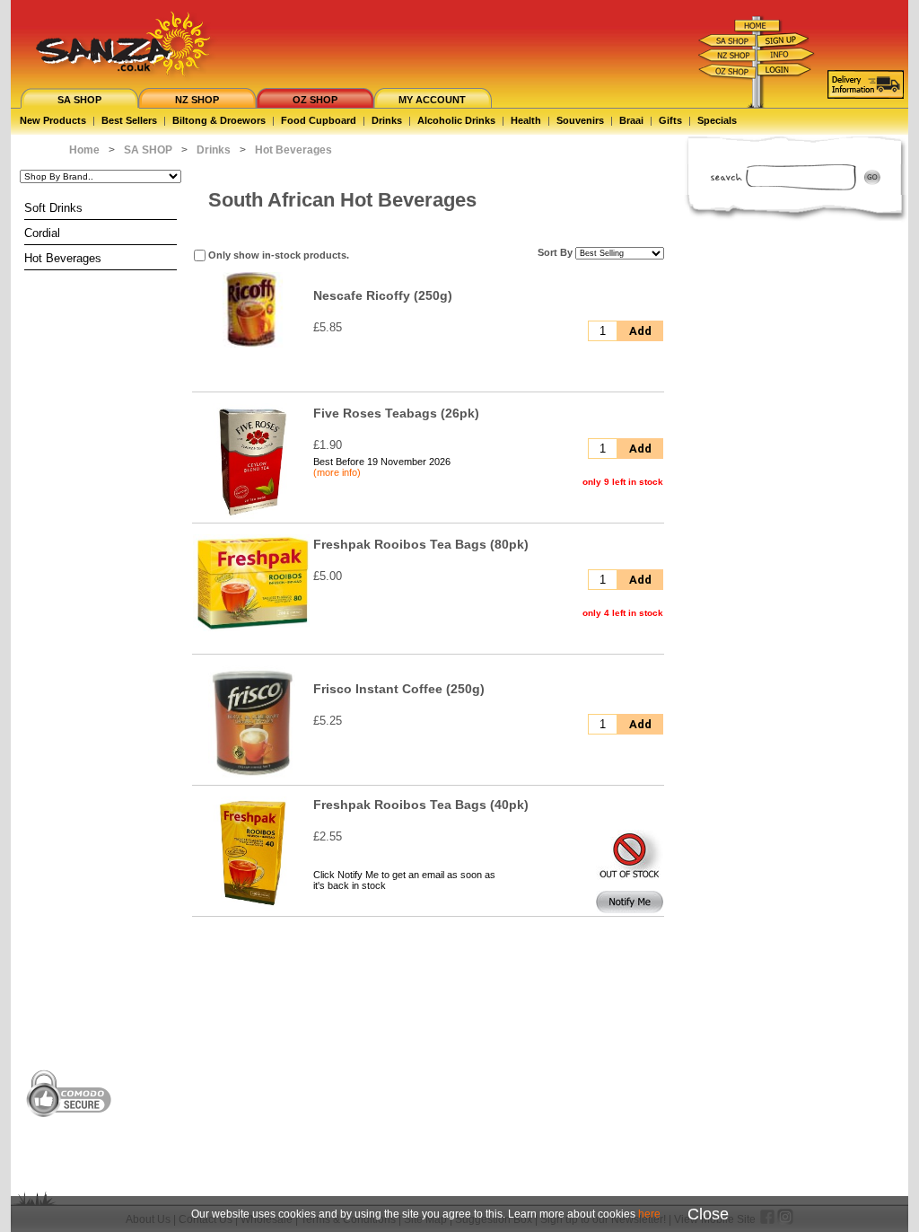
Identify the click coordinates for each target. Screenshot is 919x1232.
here (649, 1214)
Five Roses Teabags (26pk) (396, 413)
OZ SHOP (315, 99)
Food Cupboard (318, 120)
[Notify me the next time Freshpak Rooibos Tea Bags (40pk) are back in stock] (629, 909)
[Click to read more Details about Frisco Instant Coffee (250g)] (251, 778)
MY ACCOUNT (432, 99)
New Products (53, 120)
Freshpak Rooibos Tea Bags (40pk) (421, 804)
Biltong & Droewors (219, 120)
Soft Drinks (53, 208)
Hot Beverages (62, 258)
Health (526, 120)
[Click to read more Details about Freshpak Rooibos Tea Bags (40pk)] (251, 909)
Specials (717, 120)
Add (640, 331)
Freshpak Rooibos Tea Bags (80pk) (421, 544)
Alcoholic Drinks (456, 120)
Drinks (387, 120)
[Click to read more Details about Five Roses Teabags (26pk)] (251, 516)
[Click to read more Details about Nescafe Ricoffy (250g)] (251, 344)
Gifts (670, 120)
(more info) (337, 472)
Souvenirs (580, 120)
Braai (631, 120)
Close (708, 1214)
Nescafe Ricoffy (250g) (382, 295)
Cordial (42, 233)
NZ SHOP (197, 99)
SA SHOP (79, 99)
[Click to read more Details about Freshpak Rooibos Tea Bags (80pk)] (251, 627)
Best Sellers (129, 120)
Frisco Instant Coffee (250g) (399, 689)
